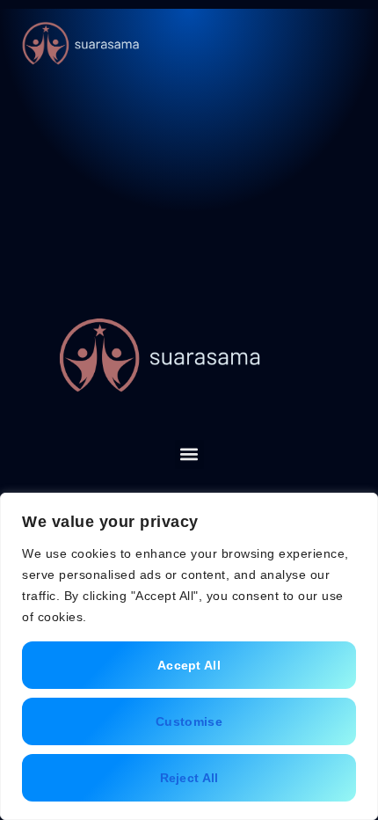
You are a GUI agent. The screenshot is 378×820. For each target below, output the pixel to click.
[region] (189, 656)
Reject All (189, 778)
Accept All (189, 665)
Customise (189, 721)
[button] (343, 44)
